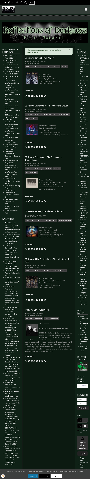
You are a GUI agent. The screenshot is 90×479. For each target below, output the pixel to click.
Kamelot (64, 67)
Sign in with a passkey (82, 445)
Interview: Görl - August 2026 (37, 310)
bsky (31, 3)
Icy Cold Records (31, 172)
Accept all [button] (33, 476)
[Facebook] (8, 3)
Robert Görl (38, 318)
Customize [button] (56, 476)
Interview (29, 318)
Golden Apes (39, 169)
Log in (82, 453)
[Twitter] (13, 3)
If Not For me (48, 271)
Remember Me (84, 431)
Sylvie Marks (54, 318)
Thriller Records (63, 114)
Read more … (29, 91)
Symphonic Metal (53, 67)
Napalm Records (40, 67)
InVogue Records (31, 118)
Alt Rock (48, 169)
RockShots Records (65, 220)
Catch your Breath (50, 114)
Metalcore (38, 114)
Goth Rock (57, 169)
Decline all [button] (45, 476)
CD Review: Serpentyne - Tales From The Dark (44, 211)
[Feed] (5, 3)
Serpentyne (39, 220)
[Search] (25, 3)
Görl (46, 318)
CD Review (29, 67)
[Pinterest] (21, 3)
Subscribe (83, 408)
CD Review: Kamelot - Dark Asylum (39, 58)
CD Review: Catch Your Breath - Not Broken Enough (46, 105)
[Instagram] (17, 3)
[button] (26, 96)
